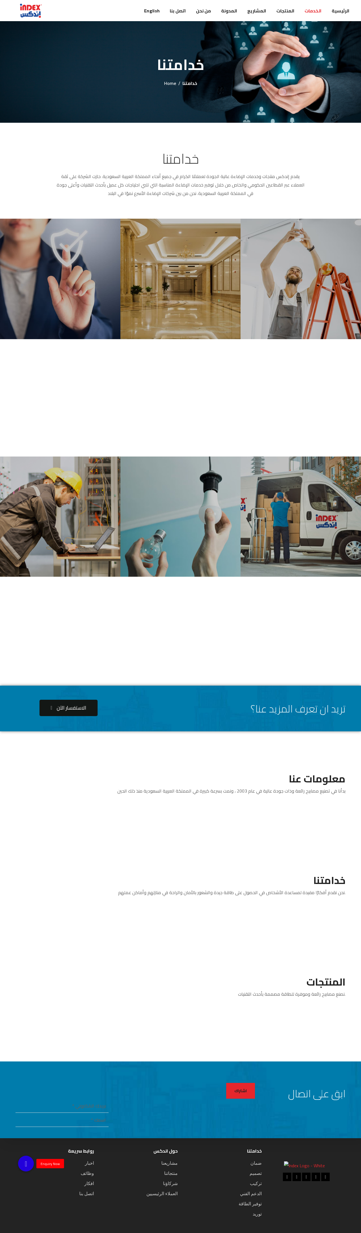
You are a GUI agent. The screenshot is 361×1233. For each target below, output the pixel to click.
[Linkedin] (296, 1177)
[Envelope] (325, 1177)
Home (170, 83)
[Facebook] (287, 1177)
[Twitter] (316, 1177)
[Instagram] (306, 1177)
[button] (68, 708)
